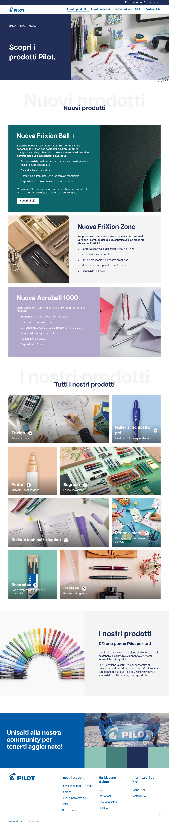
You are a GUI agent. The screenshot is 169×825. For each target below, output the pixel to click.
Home (12, 26)
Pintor (65, 804)
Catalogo (104, 808)
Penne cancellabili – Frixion (77, 786)
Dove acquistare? (109, 802)
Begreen (66, 792)
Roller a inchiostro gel (74, 798)
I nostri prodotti (76, 9)
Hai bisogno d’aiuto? (107, 780)
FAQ (101, 790)
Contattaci (105, 796)
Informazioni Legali (15, 821)
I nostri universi (100, 9)
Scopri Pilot (138, 790)
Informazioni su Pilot (127, 9)
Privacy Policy (34, 821)
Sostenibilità (153, 9)
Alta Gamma (69, 810)
